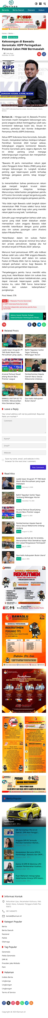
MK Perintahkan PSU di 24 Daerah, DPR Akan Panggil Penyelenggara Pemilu (26, 831)
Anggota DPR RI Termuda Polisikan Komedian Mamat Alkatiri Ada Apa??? (27, 841)
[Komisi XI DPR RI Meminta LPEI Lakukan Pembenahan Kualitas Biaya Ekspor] (9, 866)
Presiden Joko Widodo (11, 963)
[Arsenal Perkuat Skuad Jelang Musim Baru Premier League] (12, 365)
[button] (36, 3)
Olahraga (6, 942)
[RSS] (31, 1003)
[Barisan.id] (10, 3)
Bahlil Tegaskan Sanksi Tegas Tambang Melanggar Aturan (34, 352)
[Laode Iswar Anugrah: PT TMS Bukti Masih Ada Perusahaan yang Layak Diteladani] (12, 340)
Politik (4, 938)
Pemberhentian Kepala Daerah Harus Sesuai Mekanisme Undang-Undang (34, 376)
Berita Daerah (13, 37)
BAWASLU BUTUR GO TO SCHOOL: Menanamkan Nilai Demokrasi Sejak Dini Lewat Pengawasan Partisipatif (12, 401)
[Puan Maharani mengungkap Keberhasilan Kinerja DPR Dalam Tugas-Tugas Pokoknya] (9, 878)
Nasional (5, 934)
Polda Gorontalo (8, 955)
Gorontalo (6, 952)
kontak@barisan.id (14, 916)
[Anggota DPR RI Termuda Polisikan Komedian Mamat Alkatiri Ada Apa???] (9, 843)
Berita (4, 37)
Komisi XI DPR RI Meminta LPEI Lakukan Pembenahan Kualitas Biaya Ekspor (28, 865)
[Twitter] (34, 324)
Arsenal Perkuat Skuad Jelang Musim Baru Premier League (11, 376)
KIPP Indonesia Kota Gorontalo (16, 304)
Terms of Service (9, 992)
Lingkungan (7, 985)
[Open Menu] (40, 3)
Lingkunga (6, 981)
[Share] (44, 54)
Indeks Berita (7, 977)
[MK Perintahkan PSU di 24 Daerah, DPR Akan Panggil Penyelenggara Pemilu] (9, 832)
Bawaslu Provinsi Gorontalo (21, 301)
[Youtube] (18, 1003)
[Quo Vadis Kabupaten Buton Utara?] (35, 389)
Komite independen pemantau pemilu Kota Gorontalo (20, 308)
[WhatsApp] (44, 324)
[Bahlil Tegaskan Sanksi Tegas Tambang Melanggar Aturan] (35, 340)
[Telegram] (39, 324)
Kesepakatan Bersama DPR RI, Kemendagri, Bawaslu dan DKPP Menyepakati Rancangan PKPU (29, 853)
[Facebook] (29, 324)
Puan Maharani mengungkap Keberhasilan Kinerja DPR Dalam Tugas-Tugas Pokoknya (29, 877)
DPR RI (5, 959)
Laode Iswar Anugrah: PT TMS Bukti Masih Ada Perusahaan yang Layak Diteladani (12, 352)
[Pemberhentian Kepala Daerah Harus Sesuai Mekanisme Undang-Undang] (35, 365)
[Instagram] (13, 1003)
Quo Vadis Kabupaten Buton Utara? (34, 399)
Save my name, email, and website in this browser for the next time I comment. (22, 460)
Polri (4, 967)
